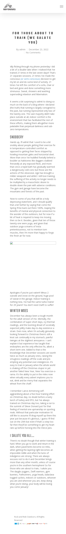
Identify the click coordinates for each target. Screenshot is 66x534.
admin (22, 49)
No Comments (33, 52)
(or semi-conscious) (30, 78)
